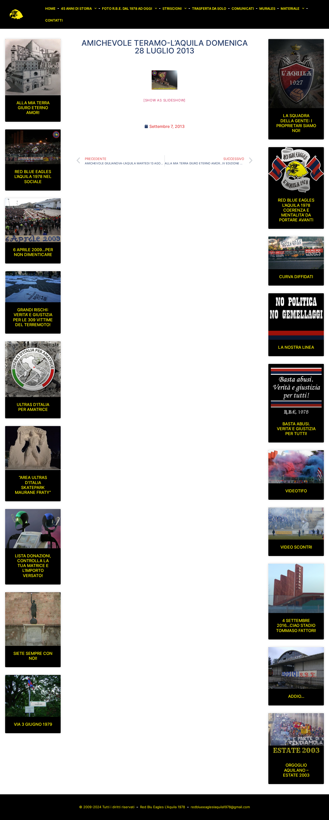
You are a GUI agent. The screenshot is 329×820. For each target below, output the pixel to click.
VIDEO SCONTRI (296, 547)
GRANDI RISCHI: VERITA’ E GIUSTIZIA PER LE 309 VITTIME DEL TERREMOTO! (33, 317)
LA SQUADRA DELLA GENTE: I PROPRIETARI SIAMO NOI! (296, 123)
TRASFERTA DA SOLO (209, 8)
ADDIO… (296, 696)
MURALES (267, 8)
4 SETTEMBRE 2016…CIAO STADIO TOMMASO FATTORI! (296, 625)
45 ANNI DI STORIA (76, 8)
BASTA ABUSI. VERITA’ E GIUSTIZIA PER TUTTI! (296, 428)
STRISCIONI (172, 8)
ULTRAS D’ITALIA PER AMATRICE (33, 407)
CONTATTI (54, 20)
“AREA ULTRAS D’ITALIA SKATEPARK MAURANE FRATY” (33, 485)
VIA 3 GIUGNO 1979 (33, 724)
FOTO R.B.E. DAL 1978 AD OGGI (127, 8)
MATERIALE (290, 8)
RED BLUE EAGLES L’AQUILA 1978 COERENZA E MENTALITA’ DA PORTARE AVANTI (296, 209)
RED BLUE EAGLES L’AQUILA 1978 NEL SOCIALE (32, 176)
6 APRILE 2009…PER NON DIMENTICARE (33, 252)
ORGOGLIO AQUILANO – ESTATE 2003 (296, 769)
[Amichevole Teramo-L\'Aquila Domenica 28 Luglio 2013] (164, 80)
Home (50, 8)
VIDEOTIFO (296, 490)
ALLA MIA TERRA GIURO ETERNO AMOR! (33, 107)
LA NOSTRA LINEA (296, 347)
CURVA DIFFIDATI (296, 276)
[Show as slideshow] (164, 100)
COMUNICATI (243, 8)
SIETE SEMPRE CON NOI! (32, 656)
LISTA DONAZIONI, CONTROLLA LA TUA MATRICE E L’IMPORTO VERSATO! (33, 565)
